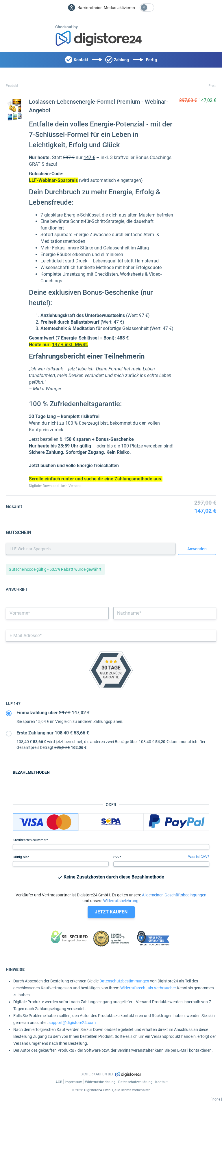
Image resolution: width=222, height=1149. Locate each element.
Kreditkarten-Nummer (30, 840)
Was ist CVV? (198, 857)
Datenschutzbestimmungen (124, 981)
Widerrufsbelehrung (120, 900)
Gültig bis (20, 857)
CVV (116, 857)
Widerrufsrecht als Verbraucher (148, 988)
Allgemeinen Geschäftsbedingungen (174, 895)
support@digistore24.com (72, 1022)
